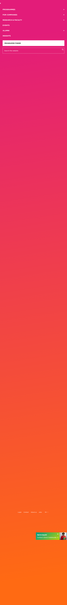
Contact (26, 512)
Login (19, 512)
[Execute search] (63, 49)
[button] (51, 536)
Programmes (9, 9)
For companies (10, 15)
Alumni (6, 30)
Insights (7, 36)
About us (34, 512)
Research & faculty (12, 20)
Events (6, 25)
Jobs (40, 512)
